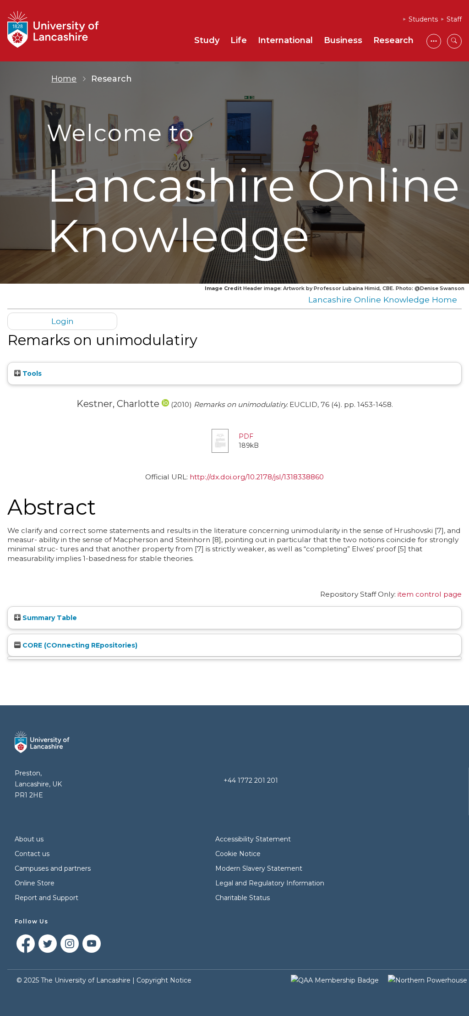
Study (206, 40)
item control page (430, 594)
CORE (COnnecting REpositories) (79, 645)
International (285, 40)
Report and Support (46, 898)
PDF (246, 436)
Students (423, 19)
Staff (454, 19)
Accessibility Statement (253, 839)
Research (393, 40)
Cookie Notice (238, 854)
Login (62, 321)
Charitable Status (242, 898)
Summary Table (49, 618)
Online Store (35, 883)
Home (63, 79)
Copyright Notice (163, 980)
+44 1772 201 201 (251, 780)
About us (29, 839)
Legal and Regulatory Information (269, 883)
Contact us (32, 854)
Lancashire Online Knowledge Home (382, 299)
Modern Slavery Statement (258, 868)
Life (238, 40)
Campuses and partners (53, 868)
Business (343, 40)
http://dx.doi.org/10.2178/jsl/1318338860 (257, 476)
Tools (31, 373)
